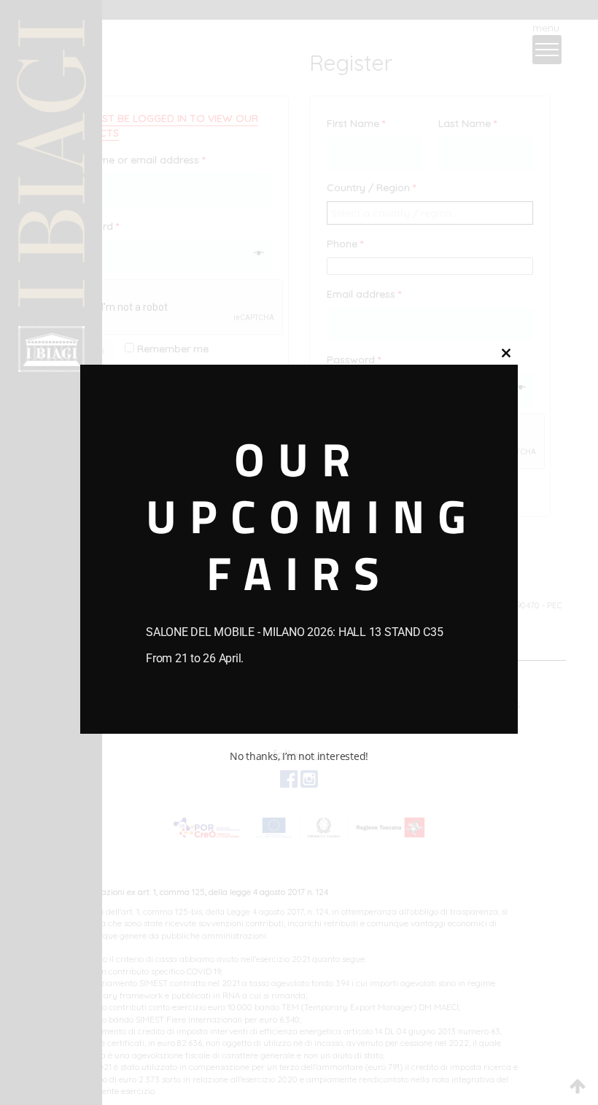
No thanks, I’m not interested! (299, 756)
